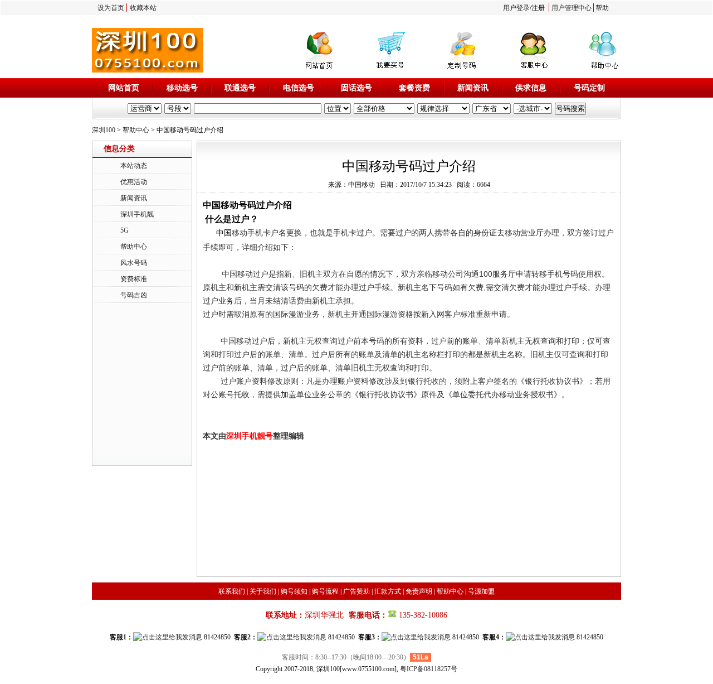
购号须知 (294, 591)
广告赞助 (356, 591)
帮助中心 (136, 130)
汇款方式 (387, 591)
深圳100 (103, 130)
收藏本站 (143, 8)
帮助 (602, 8)
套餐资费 (414, 88)
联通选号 (240, 88)
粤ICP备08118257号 (428, 669)
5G (124, 230)
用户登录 (516, 8)
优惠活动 (133, 182)
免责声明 (419, 591)
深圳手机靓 (137, 214)
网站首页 (123, 88)
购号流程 (325, 591)
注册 (538, 8)
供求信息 (530, 88)
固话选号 (356, 88)
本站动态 (133, 166)
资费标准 (133, 279)
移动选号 (182, 88)
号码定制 (589, 88)
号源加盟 (481, 591)
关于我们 (263, 591)
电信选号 (298, 88)
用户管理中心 (571, 8)
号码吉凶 (133, 295)
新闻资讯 (473, 88)
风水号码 (133, 263)
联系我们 (231, 591)
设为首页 (110, 8)
